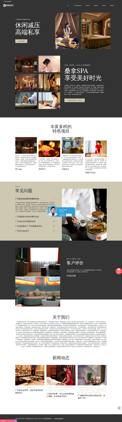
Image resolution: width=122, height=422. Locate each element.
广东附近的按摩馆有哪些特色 (27, 198)
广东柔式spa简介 (22, 231)
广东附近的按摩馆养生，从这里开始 (74, 100)
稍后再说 (62, 215)
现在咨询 (69, 215)
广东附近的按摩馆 (7, 1)
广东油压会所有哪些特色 (25, 221)
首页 (68, 5)
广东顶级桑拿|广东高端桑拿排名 (28, 226)
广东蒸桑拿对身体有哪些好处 (27, 216)
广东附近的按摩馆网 (58, 418)
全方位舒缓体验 (21, 41)
